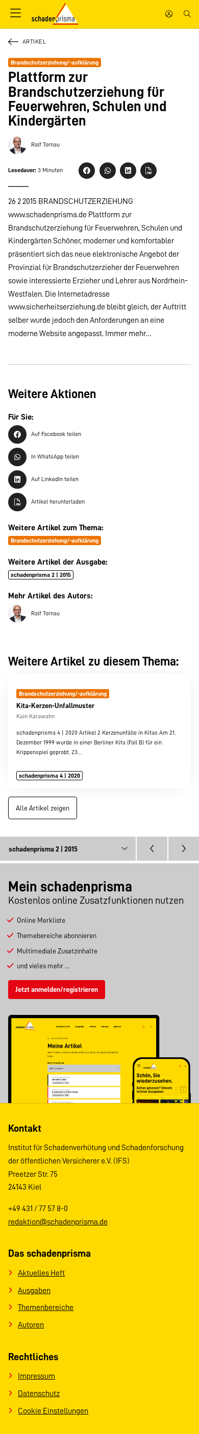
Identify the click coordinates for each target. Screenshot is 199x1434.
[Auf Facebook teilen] (87, 170)
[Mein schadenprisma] (168, 14)
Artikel (34, 41)
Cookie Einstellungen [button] (53, 1411)
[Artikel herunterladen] (148, 170)
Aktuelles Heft (41, 1273)
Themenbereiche (45, 1307)
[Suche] (187, 14)
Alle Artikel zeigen (42, 808)
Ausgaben (34, 1290)
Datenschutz (39, 1393)
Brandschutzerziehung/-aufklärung (54, 62)
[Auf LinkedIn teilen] (128, 170)
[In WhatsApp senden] (108, 170)
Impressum (36, 1376)
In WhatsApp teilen (55, 456)
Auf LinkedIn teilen (55, 479)
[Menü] (15, 14)
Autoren (31, 1325)
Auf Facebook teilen (56, 434)
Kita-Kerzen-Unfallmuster (55, 705)
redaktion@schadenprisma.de (58, 1222)
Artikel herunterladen (58, 501)
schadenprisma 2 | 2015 (41, 575)
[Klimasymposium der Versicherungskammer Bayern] (183, 848)
